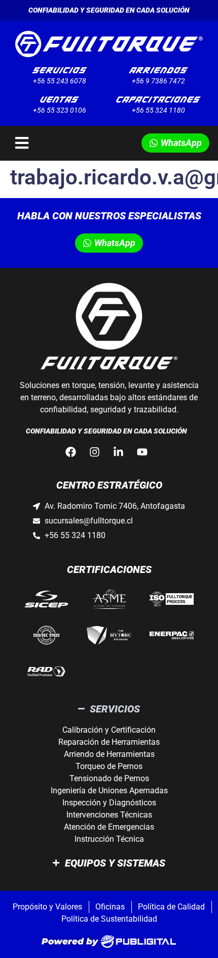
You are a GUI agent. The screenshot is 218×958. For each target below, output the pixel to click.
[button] (109, 143)
